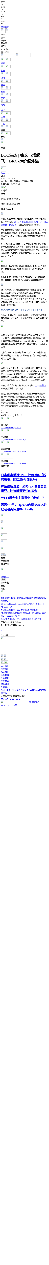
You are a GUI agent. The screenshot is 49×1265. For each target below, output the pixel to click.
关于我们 (5, 666)
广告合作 (5, 678)
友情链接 (5, 675)
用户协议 (5, 681)
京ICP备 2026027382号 (11, 699)
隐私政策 (5, 684)
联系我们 (5, 669)
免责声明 (5, 687)
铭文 (40, 385)
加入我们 (5, 672)
